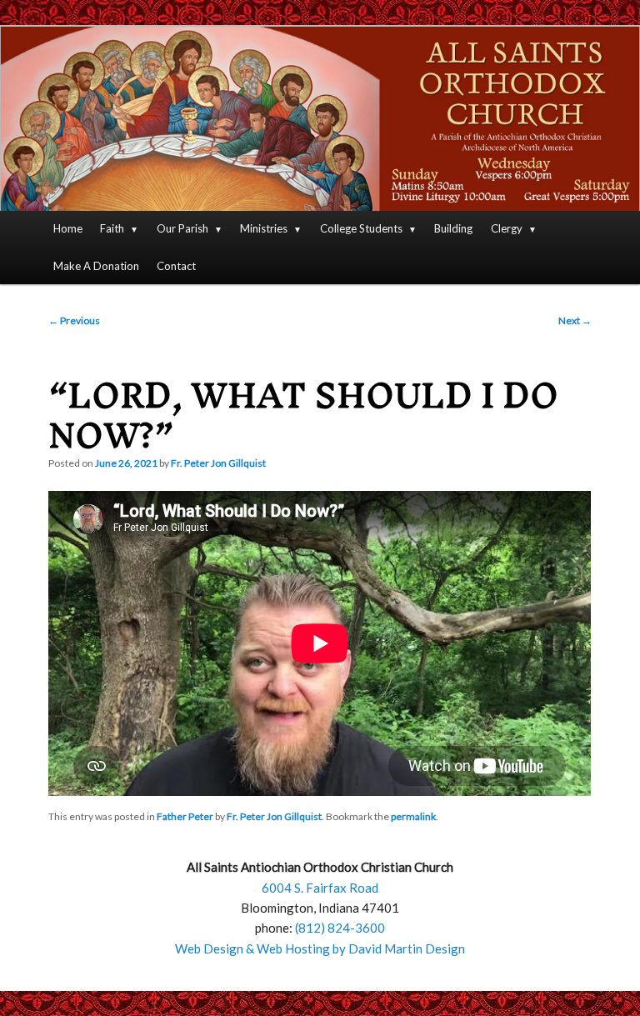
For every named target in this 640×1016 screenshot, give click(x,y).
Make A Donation (96, 266)
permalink (413, 816)
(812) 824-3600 (340, 927)
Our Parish (182, 228)
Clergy (506, 228)
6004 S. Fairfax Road (320, 887)
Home (67, 228)
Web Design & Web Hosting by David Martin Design (320, 948)
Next (575, 320)
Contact (176, 266)
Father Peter (185, 816)
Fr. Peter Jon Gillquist (218, 463)
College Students (361, 228)
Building (453, 228)
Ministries (264, 228)
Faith (112, 228)
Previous (74, 320)
